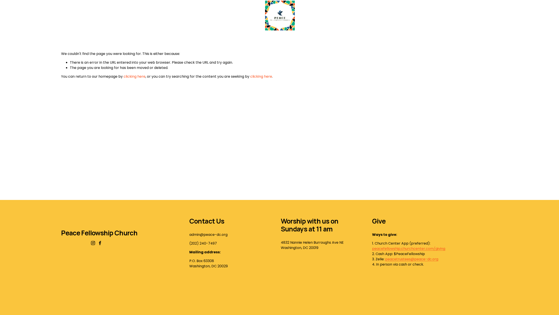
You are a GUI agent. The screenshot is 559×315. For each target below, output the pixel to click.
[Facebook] (100, 243)
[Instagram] (93, 243)
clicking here (134, 76)
